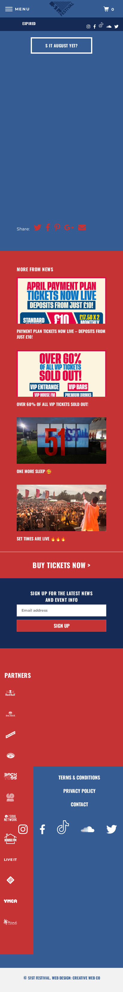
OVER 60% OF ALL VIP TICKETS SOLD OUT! (52, 404)
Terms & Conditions (79, 777)
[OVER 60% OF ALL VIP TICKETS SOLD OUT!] (61, 373)
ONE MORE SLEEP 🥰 (34, 471)
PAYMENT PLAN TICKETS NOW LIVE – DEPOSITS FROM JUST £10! (61, 334)
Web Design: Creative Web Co (76, 978)
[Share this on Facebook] (46, 227)
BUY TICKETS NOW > (61, 565)
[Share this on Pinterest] (55, 227)
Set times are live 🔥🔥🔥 (41, 538)
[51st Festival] (61, 9)
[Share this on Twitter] (36, 227)
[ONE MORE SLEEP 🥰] (61, 440)
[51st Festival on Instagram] (23, 830)
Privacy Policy (79, 790)
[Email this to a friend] (80, 227)
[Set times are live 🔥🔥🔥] (61, 508)
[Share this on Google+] (67, 227)
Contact (79, 804)
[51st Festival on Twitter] (111, 830)
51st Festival (39, 978)
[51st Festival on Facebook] (42, 830)
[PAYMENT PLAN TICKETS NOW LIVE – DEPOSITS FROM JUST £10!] (61, 300)
